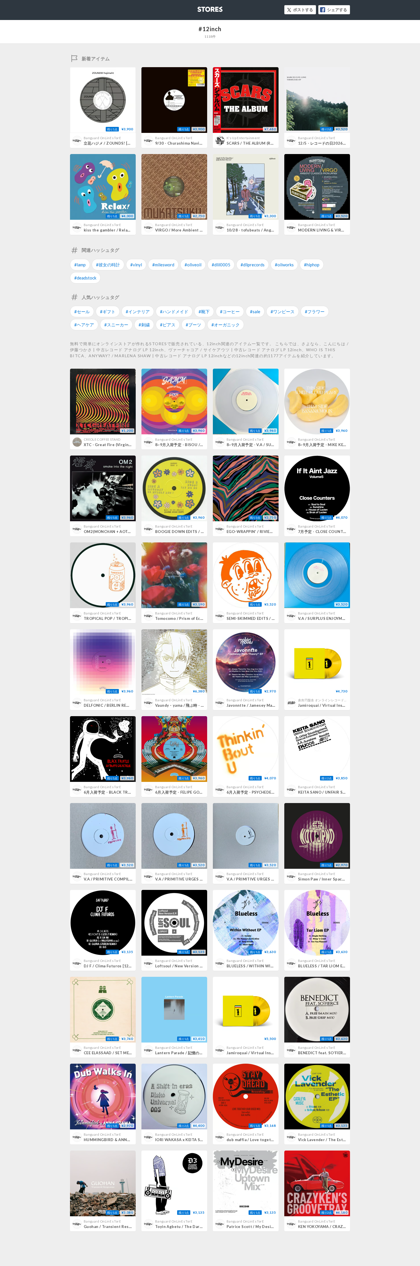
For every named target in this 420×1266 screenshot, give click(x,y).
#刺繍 (144, 324)
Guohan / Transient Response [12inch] (120, 1226)
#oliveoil (193, 264)
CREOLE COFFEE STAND (102, 439)
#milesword (163, 264)
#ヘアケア (84, 324)
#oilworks (284, 264)
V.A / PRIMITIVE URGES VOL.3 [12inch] (191, 879)
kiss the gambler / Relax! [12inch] (115, 230)
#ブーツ (193, 324)
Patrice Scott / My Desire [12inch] (259, 1226)
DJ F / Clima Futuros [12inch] (111, 966)
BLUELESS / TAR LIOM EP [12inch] (329, 966)
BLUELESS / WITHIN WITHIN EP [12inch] (264, 966)
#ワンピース (283, 311)
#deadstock (85, 277)
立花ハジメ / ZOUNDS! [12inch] (112, 143)
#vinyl (136, 264)
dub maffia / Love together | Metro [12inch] (268, 1139)
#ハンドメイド (174, 311)
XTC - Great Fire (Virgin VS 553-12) (117, 444)
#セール (82, 311)
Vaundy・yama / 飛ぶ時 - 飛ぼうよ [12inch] (194, 705)
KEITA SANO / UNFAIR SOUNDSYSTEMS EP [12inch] (346, 792)
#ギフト (107, 311)
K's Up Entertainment (243, 138)
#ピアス (167, 324)
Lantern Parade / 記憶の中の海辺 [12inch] (193, 1053)
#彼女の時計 (108, 264)
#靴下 (204, 311)
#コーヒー (230, 311)
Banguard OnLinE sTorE (102, 138)
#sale (255, 311)
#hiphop (311, 264)
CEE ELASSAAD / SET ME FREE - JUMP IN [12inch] (129, 1053)
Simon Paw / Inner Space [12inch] (329, 879)
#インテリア (138, 311)
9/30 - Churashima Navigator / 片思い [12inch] (198, 143)
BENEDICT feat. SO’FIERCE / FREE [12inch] (337, 1053)
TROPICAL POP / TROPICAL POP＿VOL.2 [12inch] (130, 618)
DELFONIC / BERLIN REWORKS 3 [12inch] (122, 705)
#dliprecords (253, 264)
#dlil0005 (221, 264)
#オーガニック (225, 324)
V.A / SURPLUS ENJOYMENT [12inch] (332, 618)
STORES (200, 7)
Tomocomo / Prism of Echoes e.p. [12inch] (194, 618)
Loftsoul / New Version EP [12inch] (188, 966)
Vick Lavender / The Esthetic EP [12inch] (336, 1139)
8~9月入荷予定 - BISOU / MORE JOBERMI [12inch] (201, 444)
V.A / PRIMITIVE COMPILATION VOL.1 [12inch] (127, 879)
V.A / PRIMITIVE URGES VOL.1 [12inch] (263, 879)
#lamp (80, 264)
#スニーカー (116, 324)
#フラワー (315, 311)
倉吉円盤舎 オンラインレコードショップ (327, 700)
